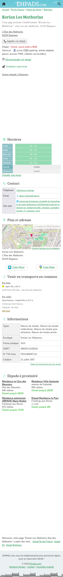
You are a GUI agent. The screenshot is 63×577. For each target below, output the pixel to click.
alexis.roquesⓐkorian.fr (29, 196)
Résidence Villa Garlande (45, 381)
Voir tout (6, 311)
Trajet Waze (18, 267)
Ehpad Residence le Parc (45, 398)
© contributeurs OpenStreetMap (47, 226)
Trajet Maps (49, 267)
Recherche (59, 4)
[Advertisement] (31, 501)
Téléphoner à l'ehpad (25, 190)
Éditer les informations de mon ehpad (46, 364)
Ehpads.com (35, 564)
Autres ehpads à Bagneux (15, 74)
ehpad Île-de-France (43, 541)
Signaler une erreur (11, 175)
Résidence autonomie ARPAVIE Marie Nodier (14, 399)
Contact (31, 567)
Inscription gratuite (45, 567)
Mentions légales (17, 567)
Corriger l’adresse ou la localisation (46, 248)
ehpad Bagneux (14, 545)
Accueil (4, 4)
